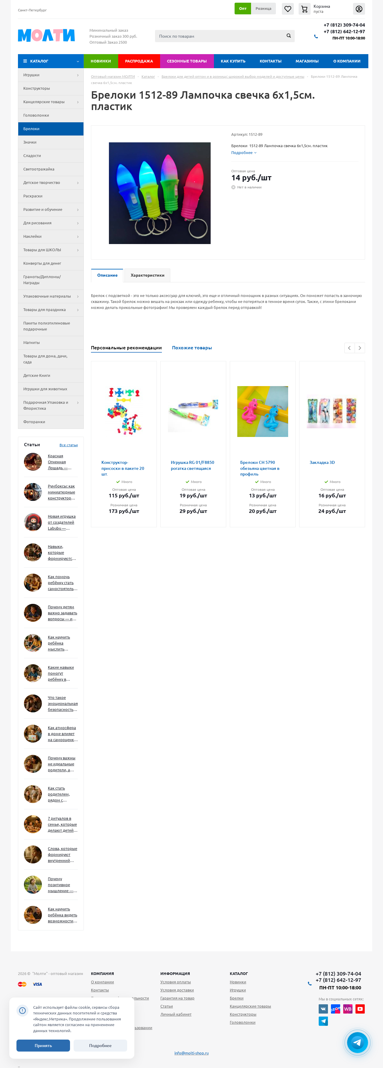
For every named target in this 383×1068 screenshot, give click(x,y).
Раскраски (32, 196)
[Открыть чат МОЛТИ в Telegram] (357, 1042)
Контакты (271, 61)
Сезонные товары (187, 61)
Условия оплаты (175, 982)
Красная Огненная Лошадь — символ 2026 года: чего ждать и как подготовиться (61, 462)
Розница (263, 8)
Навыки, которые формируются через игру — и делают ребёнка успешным (61, 552)
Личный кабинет (176, 1014)
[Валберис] (347, 1009)
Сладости (32, 155)
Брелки (237, 998)
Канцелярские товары (44, 102)
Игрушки (31, 75)
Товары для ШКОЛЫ (42, 250)
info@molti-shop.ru (191, 1053)
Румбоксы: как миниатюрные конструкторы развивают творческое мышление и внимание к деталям (61, 492)
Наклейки (32, 236)
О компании (347, 61)
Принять (43, 1045)
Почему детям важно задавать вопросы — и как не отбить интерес (62, 613)
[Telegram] (323, 1021)
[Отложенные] (288, 9)
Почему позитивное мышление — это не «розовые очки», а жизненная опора (60, 885)
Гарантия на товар (177, 998)
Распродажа (139, 61)
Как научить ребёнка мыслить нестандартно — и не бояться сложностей (62, 643)
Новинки (101, 61)
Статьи (166, 1006)
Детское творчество (41, 182)
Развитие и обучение (42, 209)
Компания (102, 973)
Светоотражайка (38, 169)
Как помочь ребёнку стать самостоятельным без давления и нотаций (63, 583)
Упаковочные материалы (47, 296)
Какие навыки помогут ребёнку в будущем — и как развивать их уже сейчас (61, 673)
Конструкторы (36, 88)
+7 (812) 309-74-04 (344, 25)
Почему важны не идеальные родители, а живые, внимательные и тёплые (62, 764)
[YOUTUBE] (360, 1009)
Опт (243, 8)
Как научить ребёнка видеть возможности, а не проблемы (62, 915)
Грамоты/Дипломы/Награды (42, 280)
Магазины (307, 61)
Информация (175, 973)
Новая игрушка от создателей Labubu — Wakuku (62, 522)
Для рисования (37, 223)
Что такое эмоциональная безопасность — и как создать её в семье (63, 703)
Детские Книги (36, 375)
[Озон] (335, 1009)
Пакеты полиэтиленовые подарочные (46, 326)
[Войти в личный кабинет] (359, 9)
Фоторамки (34, 422)
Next (360, 348)
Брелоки (31, 129)
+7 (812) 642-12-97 (344, 31)
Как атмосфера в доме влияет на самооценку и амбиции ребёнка (62, 734)
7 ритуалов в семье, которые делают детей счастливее (62, 824)
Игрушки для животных (45, 389)
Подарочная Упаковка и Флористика (45, 405)
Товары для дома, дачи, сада (45, 359)
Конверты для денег (42, 263)
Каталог (39, 61)
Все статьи (69, 445)
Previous (350, 348)
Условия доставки (177, 990)
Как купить (233, 61)
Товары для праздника (44, 309)
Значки (30, 142)
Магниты (31, 342)
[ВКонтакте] (323, 1009)
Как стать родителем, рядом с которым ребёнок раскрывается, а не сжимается (62, 794)
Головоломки (36, 115)
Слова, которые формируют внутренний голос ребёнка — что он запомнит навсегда (62, 854)
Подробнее (100, 1045)
